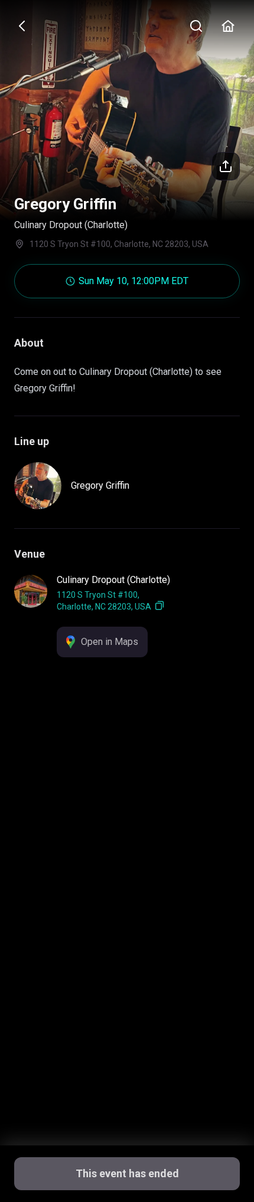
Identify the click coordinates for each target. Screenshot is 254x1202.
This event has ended (127, 1173)
